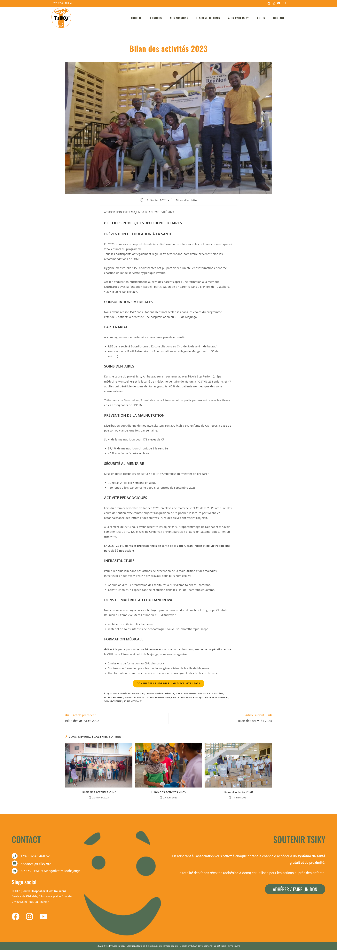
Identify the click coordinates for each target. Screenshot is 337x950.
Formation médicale (201, 693)
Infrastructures (113, 697)
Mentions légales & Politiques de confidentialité (152, 945)
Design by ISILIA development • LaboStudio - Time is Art (210, 945)
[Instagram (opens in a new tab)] (273, 3)
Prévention (178, 697)
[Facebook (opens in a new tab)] (268, 3)
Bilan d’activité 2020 (238, 792)
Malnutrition (133, 697)
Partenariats (162, 697)
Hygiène (218, 693)
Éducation (182, 693)
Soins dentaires (113, 701)
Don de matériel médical (160, 693)
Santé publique (195, 697)
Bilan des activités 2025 (168, 792)
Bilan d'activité (186, 200)
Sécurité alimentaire (217, 697)
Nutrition (148, 697)
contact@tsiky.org (35, 864)
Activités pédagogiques (131, 693)
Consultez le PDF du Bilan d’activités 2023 (168, 683)
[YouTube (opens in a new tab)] (279, 3)
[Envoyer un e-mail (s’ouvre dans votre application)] (284, 3)
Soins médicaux (133, 701)
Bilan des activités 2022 (99, 792)
